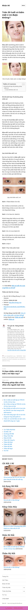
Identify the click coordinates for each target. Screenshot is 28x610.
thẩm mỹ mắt (18, 359)
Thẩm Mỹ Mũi (8, 446)
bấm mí (14, 357)
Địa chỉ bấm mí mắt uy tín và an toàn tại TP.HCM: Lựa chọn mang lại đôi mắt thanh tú (14, 410)
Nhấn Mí (6, 6)
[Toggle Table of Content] (22, 84)
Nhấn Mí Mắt (7, 438)
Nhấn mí (11, 319)
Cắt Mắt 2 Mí (7, 431)
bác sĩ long (9, 357)
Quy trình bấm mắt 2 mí (12, 89)
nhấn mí (6, 359)
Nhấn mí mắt (19, 317)
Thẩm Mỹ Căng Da (9, 440)
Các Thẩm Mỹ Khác (9, 429)
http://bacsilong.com (15, 302)
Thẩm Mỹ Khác (8, 442)
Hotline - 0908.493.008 (15, 608)
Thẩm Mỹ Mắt (8, 444)
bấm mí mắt (19, 357)
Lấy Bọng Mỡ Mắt (9, 434)
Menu (23, 5)
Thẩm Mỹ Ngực (8, 448)
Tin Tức (6, 450)
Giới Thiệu (5, 580)
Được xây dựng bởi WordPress (14, 603)
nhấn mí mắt (12, 359)
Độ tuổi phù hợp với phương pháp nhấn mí (13, 87)
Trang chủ (5, 576)
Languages (5, 598)
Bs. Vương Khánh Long (9, 356)
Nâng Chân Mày (8, 436)
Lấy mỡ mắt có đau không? (11, 500)
